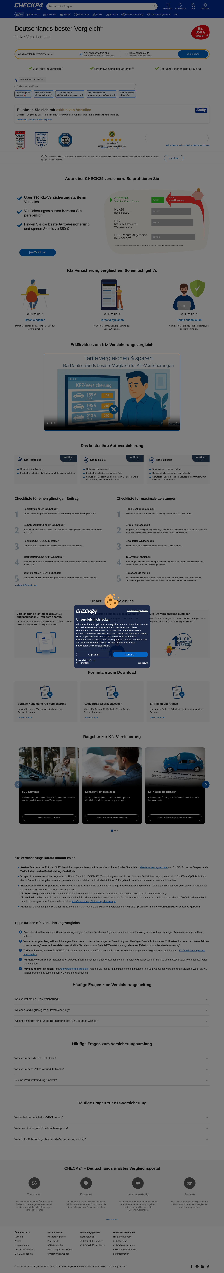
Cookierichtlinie (82, 663)
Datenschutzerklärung (85, 660)
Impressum (143, 663)
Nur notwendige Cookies (137, 610)
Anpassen (93, 654)
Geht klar (130, 654)
